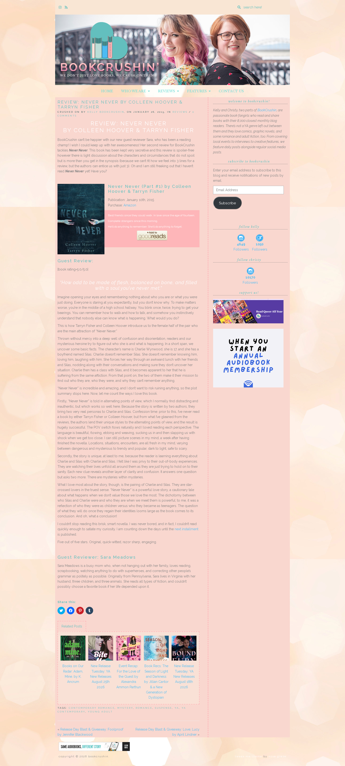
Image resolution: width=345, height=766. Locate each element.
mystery (125, 708)
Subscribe (227, 203)
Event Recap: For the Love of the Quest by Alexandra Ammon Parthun (128, 676)
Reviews (167, 91)
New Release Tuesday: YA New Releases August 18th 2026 (184, 676)
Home (107, 91)
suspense (163, 708)
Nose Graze (277, 756)
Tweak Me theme (248, 756)
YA (177, 708)
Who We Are (134, 91)
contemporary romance (92, 708)
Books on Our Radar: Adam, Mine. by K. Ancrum (73, 674)
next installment (186, 529)
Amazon (129, 205)
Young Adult (100, 711)
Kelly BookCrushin (105, 112)
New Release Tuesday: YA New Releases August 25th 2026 (100, 676)
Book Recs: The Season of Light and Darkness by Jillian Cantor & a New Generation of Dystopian (156, 681)
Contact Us (231, 91)
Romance (144, 708)
